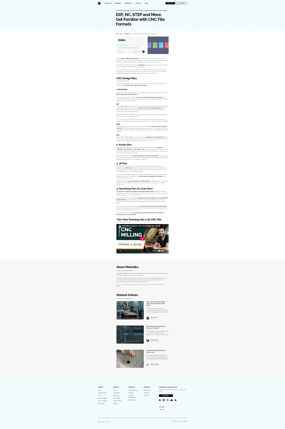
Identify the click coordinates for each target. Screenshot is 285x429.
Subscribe (166, 395)
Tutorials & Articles (132, 390)
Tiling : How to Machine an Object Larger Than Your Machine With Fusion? (156, 303)
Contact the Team (102, 392)
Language (162, 407)
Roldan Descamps (137, 51)
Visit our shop (120, 284)
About (147, 3)
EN (98, 421)
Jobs (99, 395)
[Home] (117, 33)
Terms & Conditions (102, 400)
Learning (117, 3)
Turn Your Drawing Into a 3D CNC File (129, 47)
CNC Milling (126, 33)
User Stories (146, 392)
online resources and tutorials (150, 284)
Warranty (115, 403)
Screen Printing (116, 398)
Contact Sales (116, 392)
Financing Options (117, 400)
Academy (130, 392)
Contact (138, 3)
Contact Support (132, 400)
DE (103, 421)
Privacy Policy (101, 403)
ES (108, 421)
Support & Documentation (132, 396)
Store (171, 3)
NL (106, 421)
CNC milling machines (155, 62)
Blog (120, 33)
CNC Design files (124, 45)
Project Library (147, 390)
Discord (145, 395)
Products (108, 3)
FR (101, 421)
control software (123, 119)
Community (127, 3)
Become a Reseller (102, 398)
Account (182, 3)
